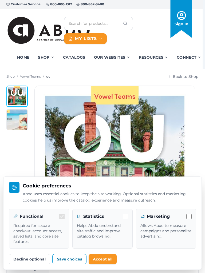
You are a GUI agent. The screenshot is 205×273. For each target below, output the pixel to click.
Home (23, 57)
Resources (151, 57)
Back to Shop (186, 76)
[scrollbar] (204, 34)
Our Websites (109, 57)
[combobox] (94, 23)
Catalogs (74, 57)
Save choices (69, 259)
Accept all (102, 259)
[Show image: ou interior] (17, 119)
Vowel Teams (30, 76)
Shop (43, 57)
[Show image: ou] (17, 96)
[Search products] (125, 23)
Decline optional (29, 259)
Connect (186, 57)
